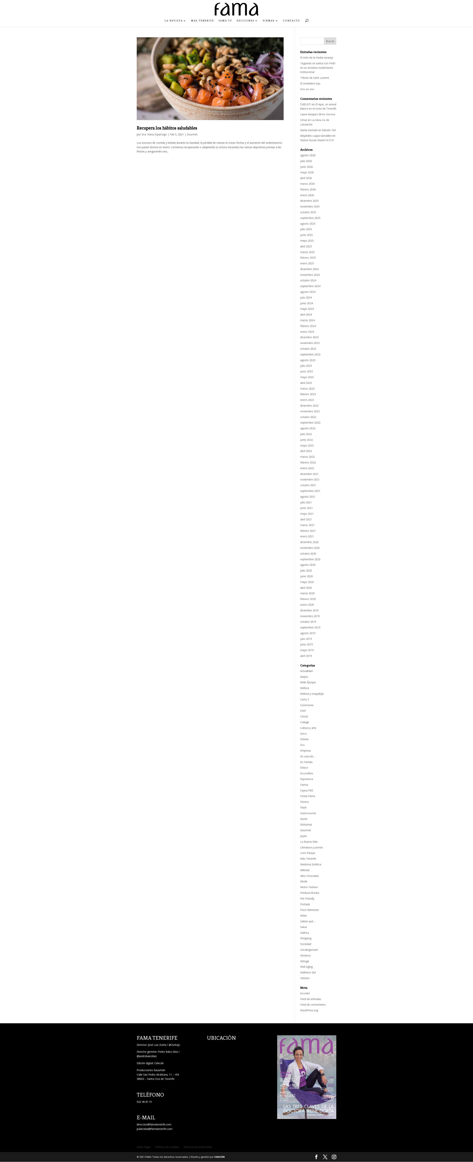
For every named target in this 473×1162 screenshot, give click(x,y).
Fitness (304, 801)
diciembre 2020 (309, 542)
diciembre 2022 (309, 405)
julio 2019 (306, 639)
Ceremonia (306, 705)
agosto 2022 (307, 428)
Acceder (305, 993)
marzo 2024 (307, 320)
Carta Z (304, 699)
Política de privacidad (198, 1147)
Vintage (304, 961)
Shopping (305, 938)
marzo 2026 (307, 183)
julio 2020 (306, 570)
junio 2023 (306, 371)
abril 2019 (306, 656)
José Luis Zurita (157, 1045)
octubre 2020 (308, 553)
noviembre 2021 (310, 479)
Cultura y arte (308, 728)
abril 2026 (306, 178)
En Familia (306, 762)
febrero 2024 (308, 326)
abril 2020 (306, 587)
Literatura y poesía (311, 847)
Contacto (291, 20)
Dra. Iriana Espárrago (154, 134)
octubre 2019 (308, 621)
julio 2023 (306, 365)
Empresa (305, 750)
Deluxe (304, 739)
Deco (303, 733)
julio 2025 (306, 229)
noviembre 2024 (310, 275)
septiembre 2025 (310, 218)
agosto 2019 (307, 633)
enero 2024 (307, 331)
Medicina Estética (310, 864)
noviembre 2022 (310, 411)
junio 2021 (306, 508)
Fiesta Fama (307, 796)
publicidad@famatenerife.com (154, 1129)
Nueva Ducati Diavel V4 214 (317, 140)
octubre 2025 (308, 212)
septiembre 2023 (310, 354)
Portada (305, 904)
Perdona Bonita (309, 893)
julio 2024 (306, 297)
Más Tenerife (202, 20)
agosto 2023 (307, 360)
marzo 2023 (307, 388)
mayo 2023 (307, 377)
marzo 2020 (307, 593)
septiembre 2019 (310, 627)
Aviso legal (143, 1147)
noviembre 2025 (310, 206)
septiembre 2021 (310, 491)
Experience (306, 779)
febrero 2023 (308, 394)
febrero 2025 (308, 257)
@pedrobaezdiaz (147, 1056)
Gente (303, 819)
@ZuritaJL (174, 1045)
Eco (302, 745)
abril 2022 (306, 451)
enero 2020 (307, 604)
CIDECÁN (219, 1156)
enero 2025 (307, 263)
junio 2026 (306, 166)
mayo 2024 (307, 308)
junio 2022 (306, 439)
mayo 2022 (307, 445)
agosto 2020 (307, 565)
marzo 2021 (307, 525)
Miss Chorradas (309, 876)
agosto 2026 (307, 155)
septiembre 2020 (310, 559)
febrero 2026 (308, 189)
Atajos (304, 676)
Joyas (303, 836)
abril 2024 (306, 314)
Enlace (304, 767)
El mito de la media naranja (316, 57)
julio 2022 (306, 434)
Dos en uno (307, 89)
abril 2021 (306, 519)
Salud (303, 927)
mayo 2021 (307, 513)
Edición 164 (329, 130)
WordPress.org (309, 1010)
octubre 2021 (308, 485)
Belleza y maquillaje (312, 693)
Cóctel (304, 716)
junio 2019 (306, 644)
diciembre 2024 (309, 269)
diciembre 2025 (309, 200)
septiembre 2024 (310, 286)
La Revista (174, 20)
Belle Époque (308, 682)
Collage (304, 722)
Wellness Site (308, 972)
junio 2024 (306, 303)
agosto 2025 (307, 223)
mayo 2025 (307, 240)
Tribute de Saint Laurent (314, 77)
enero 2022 (307, 468)
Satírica (304, 932)
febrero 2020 (308, 599)
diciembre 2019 (309, 610)
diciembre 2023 (309, 337)
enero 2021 (307, 536)
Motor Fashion (309, 887)
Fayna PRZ (306, 790)
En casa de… (307, 756)
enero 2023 (307, 400)
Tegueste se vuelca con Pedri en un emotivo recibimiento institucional (317, 68)
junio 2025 (306, 235)
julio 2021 (306, 502)
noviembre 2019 (310, 616)
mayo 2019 (307, 650)
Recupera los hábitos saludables (167, 128)
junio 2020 (306, 576)
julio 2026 (306, 161)
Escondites (306, 773)
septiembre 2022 (310, 422)
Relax (303, 915)
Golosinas (306, 824)
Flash (303, 807)
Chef (303, 710)
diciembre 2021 (309, 474)
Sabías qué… (307, 921)
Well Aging (306, 966)
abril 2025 (306, 246)
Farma (304, 784)
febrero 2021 (308, 531)
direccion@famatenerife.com (154, 1124)
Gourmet (192, 134)
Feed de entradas (310, 999)
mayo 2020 (307, 582)
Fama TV (225, 20)
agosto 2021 (307, 496)
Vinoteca (305, 955)
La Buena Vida (308, 841)
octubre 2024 (308, 280)
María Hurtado (309, 130)
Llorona (330, 114)
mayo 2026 (307, 172)
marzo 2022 (307, 456)
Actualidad (306, 671)
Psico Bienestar (309, 910)
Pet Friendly (307, 898)
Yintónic (305, 978)
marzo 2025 (307, 252)
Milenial (304, 870)
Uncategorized (309, 949)
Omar (303, 120)
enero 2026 (307, 195)
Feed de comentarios (313, 1004)
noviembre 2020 (310, 548)
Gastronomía (308, 813)
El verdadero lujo (310, 83)
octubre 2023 (308, 348)
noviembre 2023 (310, 343)
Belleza (304, 688)
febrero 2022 (308, 462)
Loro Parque (307, 853)
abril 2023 (306, 383)
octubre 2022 (308, 417)
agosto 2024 (307, 292)
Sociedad (305, 944)
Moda (303, 881)
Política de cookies (167, 1147)
